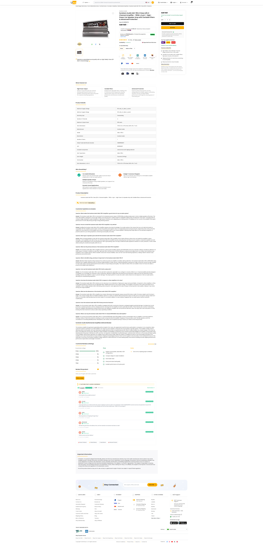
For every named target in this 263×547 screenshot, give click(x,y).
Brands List (97, 502)
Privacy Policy (130, 541)
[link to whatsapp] (92, 44)
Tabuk (152, 516)
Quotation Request (80, 504)
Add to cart (172, 23)
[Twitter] (174, 542)
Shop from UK (88, 538)
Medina (153, 506)
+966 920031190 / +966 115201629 (177, 511)
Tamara (97, 518)
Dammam (153, 509)
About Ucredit (98, 511)
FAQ (96, 509)
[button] (163, 2)
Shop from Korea (118, 538)
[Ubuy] (73, 2)
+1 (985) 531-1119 (176, 516)
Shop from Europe (148, 538)
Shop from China (128, 538)
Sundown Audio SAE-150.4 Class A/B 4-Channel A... (140, 6)
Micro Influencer (80, 518)
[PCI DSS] (79, 531)
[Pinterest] (177, 542)
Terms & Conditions (120, 541)
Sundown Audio (123, 11)
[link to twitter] (99, 44)
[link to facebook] (95, 44)
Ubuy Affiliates (98, 520)
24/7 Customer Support (178, 501)
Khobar (153, 511)
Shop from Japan (97, 538)
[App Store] (174, 523)
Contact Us (78, 502)
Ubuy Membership (80, 520)
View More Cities (155, 518)
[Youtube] (172, 542)
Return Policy (98, 506)
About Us (78, 499)
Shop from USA (79, 538)
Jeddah (153, 502)
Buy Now (152, 70)
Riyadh (153, 499)
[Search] (152, 2)
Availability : (122, 42)
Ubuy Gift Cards (99, 513)
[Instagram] (169, 542)
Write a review (80, 378)
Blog (96, 516)
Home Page (78, 6)
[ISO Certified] (89, 531)
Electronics (84, 6)
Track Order (79, 511)
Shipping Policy (79, 516)
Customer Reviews (99, 504)
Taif (152, 513)
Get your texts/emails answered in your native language (179, 505)
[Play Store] (183, 523)
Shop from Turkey (138, 538)
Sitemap (78, 509)
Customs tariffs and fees (82, 513)
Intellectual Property (81, 506)
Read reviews (150, 387)
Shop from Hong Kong (108, 538)
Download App (98, 499)
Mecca (153, 504)
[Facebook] (167, 542)
